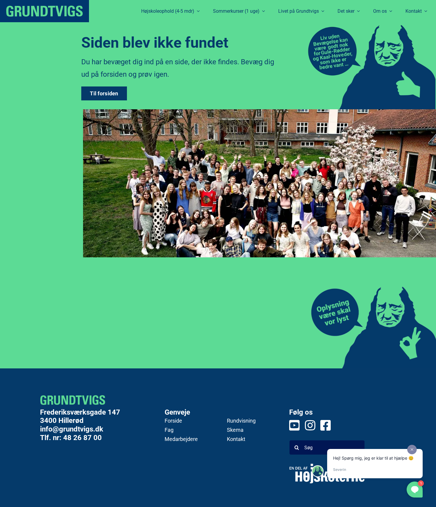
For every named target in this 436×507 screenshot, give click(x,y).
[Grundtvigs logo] (44, 11)
